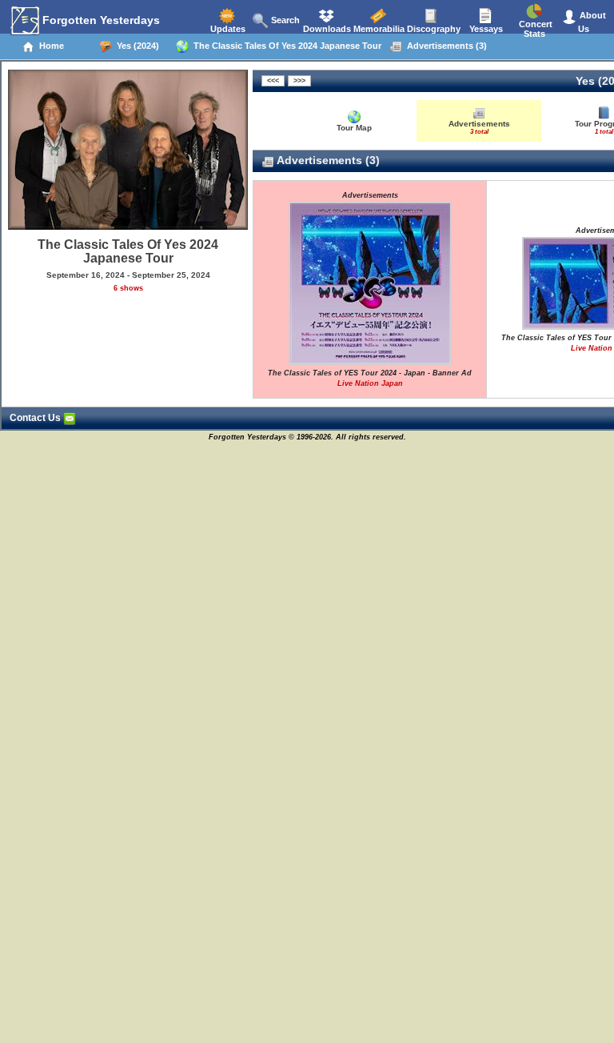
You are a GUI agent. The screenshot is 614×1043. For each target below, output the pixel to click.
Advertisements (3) (444, 45)
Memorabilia (378, 29)
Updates (226, 29)
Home (49, 45)
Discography (432, 29)
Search (284, 20)
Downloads (326, 29)
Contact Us (36, 417)
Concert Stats (534, 28)
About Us (591, 22)
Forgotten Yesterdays (99, 20)
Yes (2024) (135, 45)
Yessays (485, 29)
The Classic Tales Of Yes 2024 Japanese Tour (285, 45)
